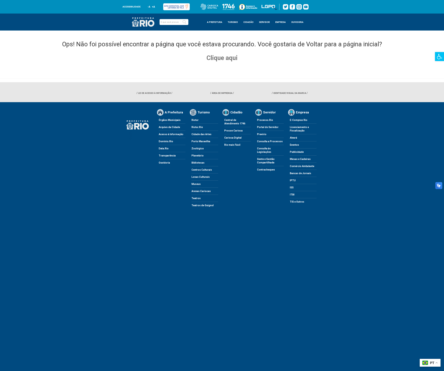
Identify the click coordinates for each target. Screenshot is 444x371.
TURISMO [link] (233, 22)
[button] (184, 22)
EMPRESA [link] (280, 22)
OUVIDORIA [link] (297, 22)
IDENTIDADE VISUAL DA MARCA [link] (289, 93)
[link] (439, 56)
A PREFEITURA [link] (214, 22)
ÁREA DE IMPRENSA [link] (222, 93)
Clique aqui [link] (222, 58)
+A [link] (153, 6)
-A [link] (149, 6)
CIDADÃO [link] (248, 22)
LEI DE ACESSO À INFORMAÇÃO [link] (154, 93)
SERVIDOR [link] (264, 22)
